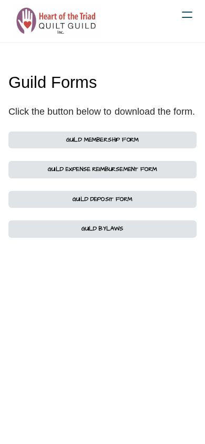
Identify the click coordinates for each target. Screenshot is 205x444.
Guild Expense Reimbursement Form (102, 169)
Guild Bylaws (102, 229)
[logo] (56, 21)
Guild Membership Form (102, 140)
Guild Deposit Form (102, 199)
